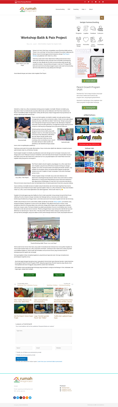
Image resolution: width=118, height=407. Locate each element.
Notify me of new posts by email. (26, 355)
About (91, 9)
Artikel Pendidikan (42, 44)
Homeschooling (60, 9)
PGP (69, 9)
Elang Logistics (58, 201)
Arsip (83, 9)
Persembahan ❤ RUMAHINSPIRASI (95, 405)
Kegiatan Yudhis (57, 44)
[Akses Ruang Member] (16, 2)
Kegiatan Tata (50, 44)
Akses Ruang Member (24, 2)
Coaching (76, 9)
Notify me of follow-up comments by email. (29, 352)
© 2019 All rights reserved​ (21, 405)
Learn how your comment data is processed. (49, 361)
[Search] (102, 18)
